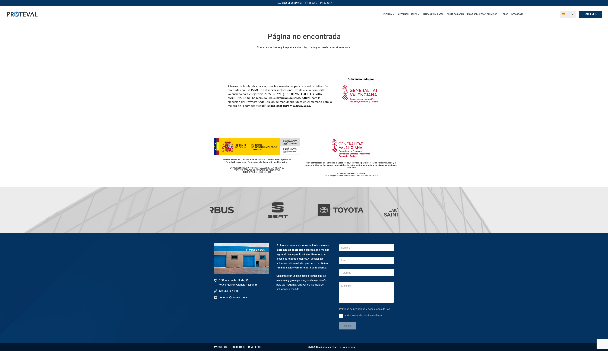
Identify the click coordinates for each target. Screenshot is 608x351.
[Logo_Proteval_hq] (22, 14)
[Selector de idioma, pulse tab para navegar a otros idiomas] (568, 14)
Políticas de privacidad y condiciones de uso (364, 309)
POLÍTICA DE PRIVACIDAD (246, 347)
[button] (393, 14)
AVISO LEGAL (221, 347)
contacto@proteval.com (233, 297)
